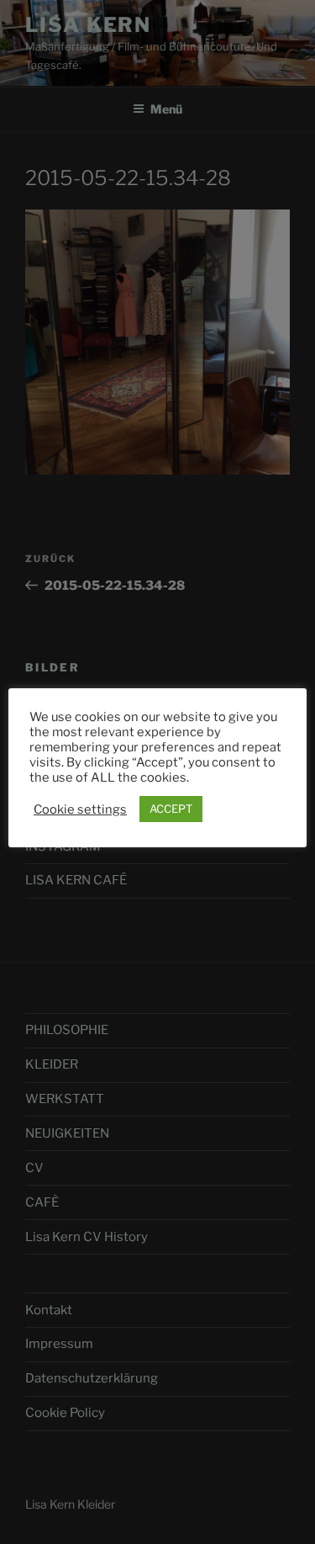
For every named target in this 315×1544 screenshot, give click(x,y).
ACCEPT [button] (171, 808)
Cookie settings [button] (80, 809)
